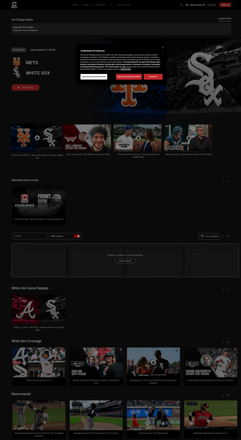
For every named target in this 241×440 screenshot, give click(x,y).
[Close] (163, 47)
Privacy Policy (126, 69)
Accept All (153, 77)
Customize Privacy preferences (94, 77)
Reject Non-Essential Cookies (129, 77)
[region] (121, 64)
